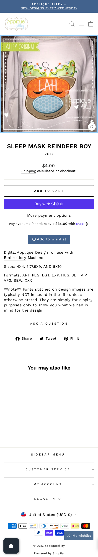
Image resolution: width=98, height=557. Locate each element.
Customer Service (48, 469)
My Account (48, 484)
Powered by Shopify (49, 553)
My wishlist (81, 535)
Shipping (28, 171)
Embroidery (15, 257)
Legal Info (48, 498)
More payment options (49, 215)
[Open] (11, 546)
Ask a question (49, 323)
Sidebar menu (48, 454)
